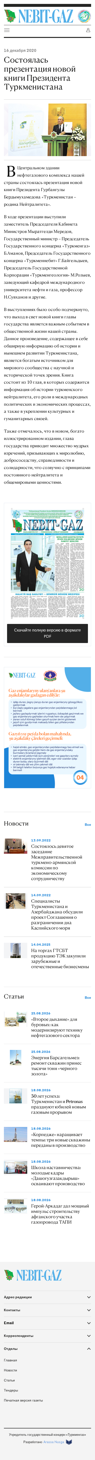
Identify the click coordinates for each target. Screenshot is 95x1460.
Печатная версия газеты (23, 1400)
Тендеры (11, 1390)
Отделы (11, 1349)
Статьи (9, 1380)
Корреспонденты (18, 1336)
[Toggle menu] (7, 30)
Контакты (12, 1310)
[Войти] (88, 30)
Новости (10, 1370)
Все (88, 825)
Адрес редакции (18, 1297)
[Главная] (39, 16)
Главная (10, 1360)
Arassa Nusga (53, 1442)
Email (9, 1323)
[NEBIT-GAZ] (33, 1275)
